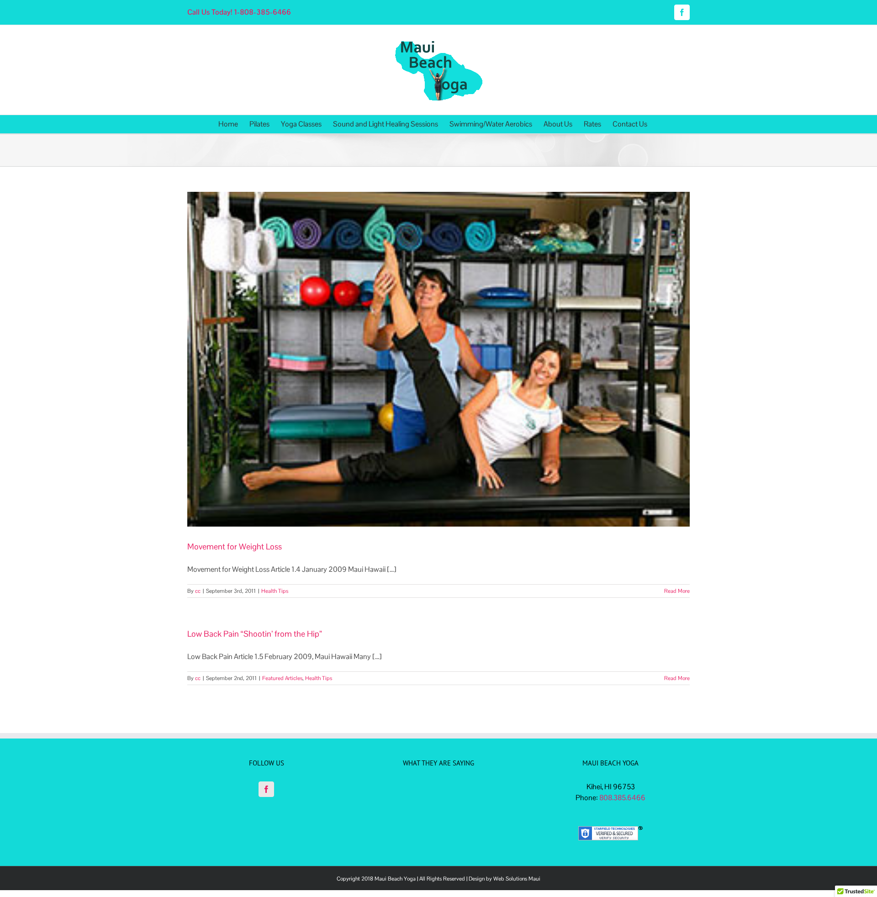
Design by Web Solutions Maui (504, 878)
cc (198, 591)
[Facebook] (266, 789)
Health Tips (274, 591)
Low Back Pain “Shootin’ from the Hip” (254, 633)
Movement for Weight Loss (234, 546)
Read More (677, 591)
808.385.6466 (622, 797)
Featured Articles (282, 678)
